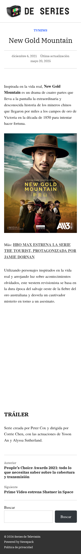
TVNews (40, 30)
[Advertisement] (40, 351)
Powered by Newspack (19, 541)
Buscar (9, 507)
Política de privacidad (18, 547)
